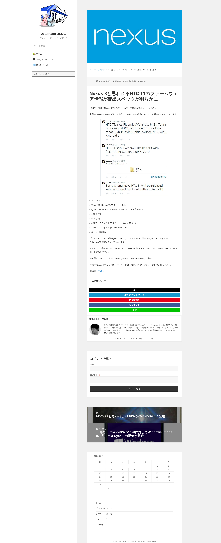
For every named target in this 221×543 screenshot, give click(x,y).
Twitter (101, 271)
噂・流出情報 (130, 81)
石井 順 (118, 81)
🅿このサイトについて (44, 59)
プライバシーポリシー (105, 508)
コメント (95, 375)
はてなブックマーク (134, 295)
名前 (92, 364)
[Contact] (95, 329)
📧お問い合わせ (41, 65)
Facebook (134, 305)
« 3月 (110, 488)
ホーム (98, 503)
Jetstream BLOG (53, 34)
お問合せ (99, 525)
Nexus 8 (143, 81)
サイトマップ (101, 519)
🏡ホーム (37, 54)
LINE (134, 310)
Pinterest (134, 300)
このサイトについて (104, 514)
